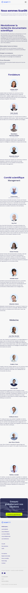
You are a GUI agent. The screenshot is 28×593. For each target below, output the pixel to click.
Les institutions (5, 538)
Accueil (3, 543)
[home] (6, 2)
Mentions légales (5, 581)
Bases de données (6, 556)
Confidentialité (5, 576)
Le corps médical (6, 534)
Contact (3, 563)
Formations (4, 553)
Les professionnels (6, 536)
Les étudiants (5, 529)
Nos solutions (5, 546)
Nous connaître (5, 558)
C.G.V (3, 578)
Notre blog (4, 560)
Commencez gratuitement (14, 514)
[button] (25, 2)
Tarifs (3, 548)
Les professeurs (5, 531)
